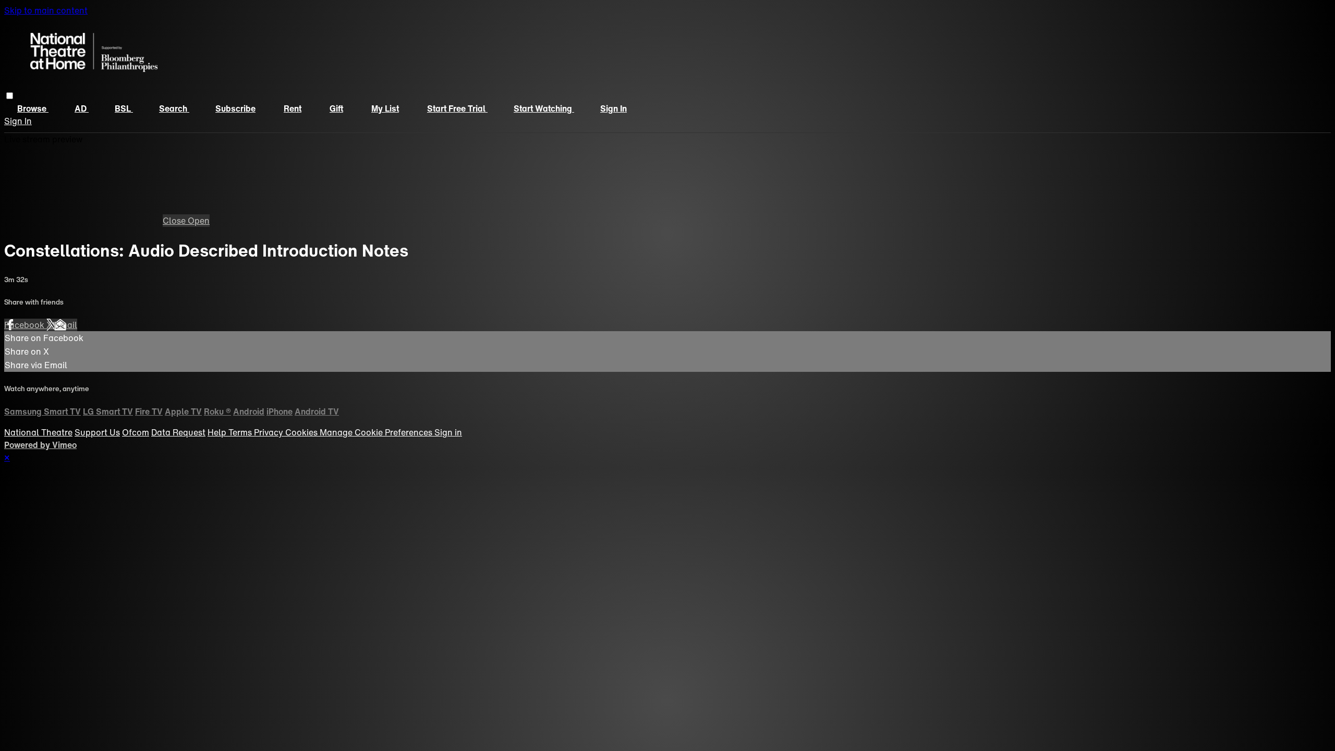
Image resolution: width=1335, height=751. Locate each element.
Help (218, 432)
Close (175, 220)
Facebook (25, 325)
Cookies (302, 432)
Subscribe (235, 108)
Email (65, 325)
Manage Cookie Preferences (377, 432)
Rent (292, 108)
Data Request (178, 432)
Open (199, 220)
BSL (124, 108)
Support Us (97, 432)
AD (82, 108)
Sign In (18, 121)
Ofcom (135, 432)
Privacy (269, 432)
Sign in (613, 108)
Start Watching (544, 108)
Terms (241, 432)
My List (385, 108)
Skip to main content (46, 10)
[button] (9, 95)
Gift (336, 108)
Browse (32, 108)
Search (174, 108)
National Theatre (38, 432)
